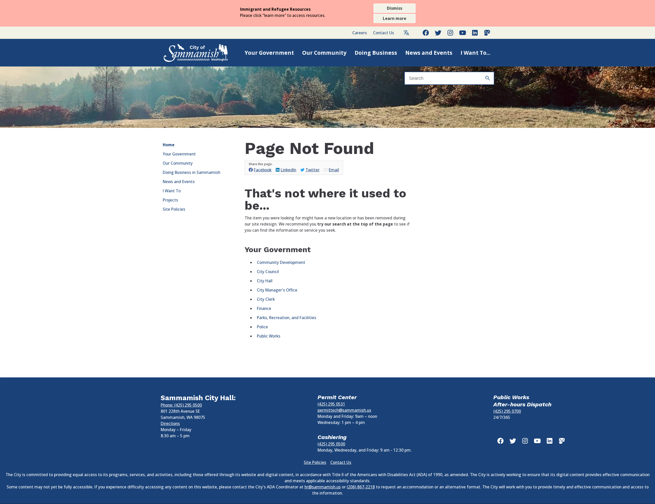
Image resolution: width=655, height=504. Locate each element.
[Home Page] (190, 52)
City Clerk (266, 299)
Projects (170, 200)
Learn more (394, 18)
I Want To (172, 191)
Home (168, 145)
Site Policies (174, 209)
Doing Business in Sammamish (191, 172)
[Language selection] (406, 33)
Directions (170, 423)
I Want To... (475, 52)
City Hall (264, 281)
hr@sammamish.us (322, 487)
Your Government (269, 52)
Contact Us (383, 33)
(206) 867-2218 (361, 487)
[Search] (488, 78)
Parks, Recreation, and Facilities (286, 317)
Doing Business (376, 52)
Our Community (324, 52)
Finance (264, 308)
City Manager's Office (277, 290)
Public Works (268, 336)
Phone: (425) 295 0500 (181, 405)
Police (262, 327)
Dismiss (394, 8)
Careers (359, 33)
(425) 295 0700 (507, 411)
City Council (268, 271)
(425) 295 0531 (331, 404)
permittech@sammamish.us (344, 410)
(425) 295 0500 (331, 444)
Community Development (281, 262)
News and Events (428, 52)
